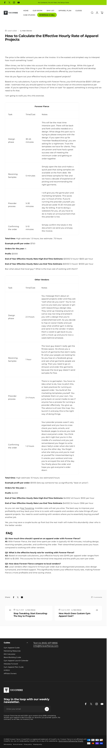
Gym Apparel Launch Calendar (16, 661)
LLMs (64, 729)
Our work (88, 727)
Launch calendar (50, 727)
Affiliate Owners (10, 673)
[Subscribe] (47, 709)
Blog (39, 729)
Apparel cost (19, 727)
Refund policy (8, 744)
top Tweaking (27, 508)
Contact (44, 729)
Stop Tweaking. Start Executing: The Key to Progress (30, 614)
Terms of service (18, 744)
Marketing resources (77, 727)
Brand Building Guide (12, 657)
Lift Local (24, 729)
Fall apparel (17, 729)
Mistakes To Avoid (11, 664)
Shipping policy (37, 744)
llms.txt (68, 729)
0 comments (98, 597)
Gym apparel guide (7, 727)
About (49, 729)
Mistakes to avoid (63, 727)
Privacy (54, 729)
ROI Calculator (9, 654)
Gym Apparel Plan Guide (14, 667)
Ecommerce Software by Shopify (71, 741)
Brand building (38, 727)
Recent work (96, 727)
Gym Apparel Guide (12, 648)
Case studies (32, 729)
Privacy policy (28, 744)
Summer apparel (6, 729)
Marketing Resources (12, 651)
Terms (59, 729)
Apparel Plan (28, 727)
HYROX (7, 670)
